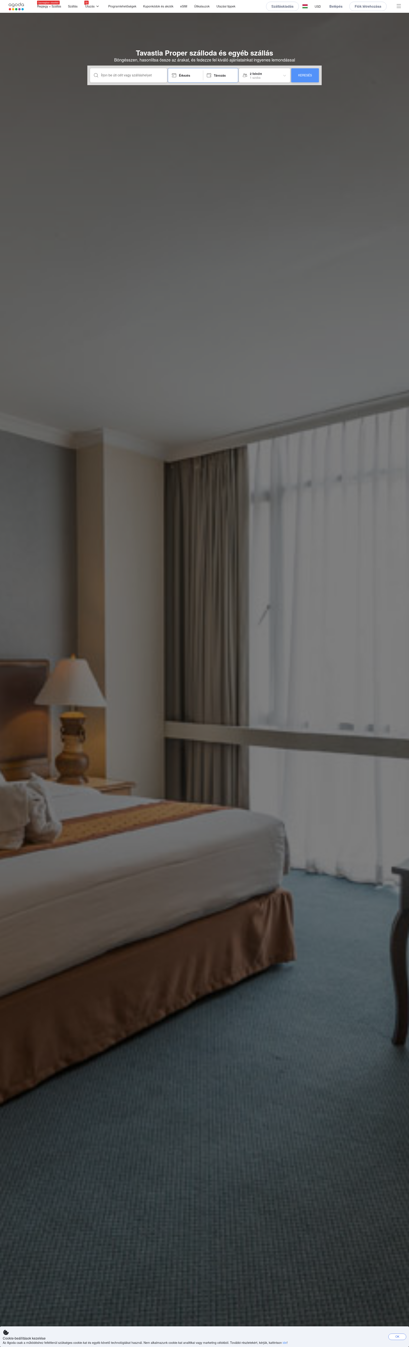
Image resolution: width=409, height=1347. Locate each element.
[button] (305, 6)
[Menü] (399, 6)
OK (397, 1336)
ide (285, 1342)
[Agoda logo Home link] (16, 6)
